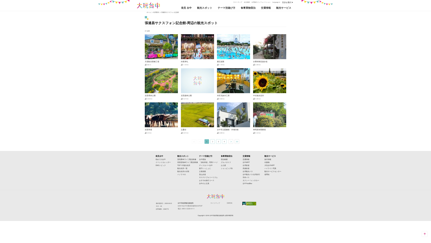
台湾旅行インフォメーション (261, 2)
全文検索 (247, 2)
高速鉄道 (246, 168)
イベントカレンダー (163, 162)
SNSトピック (161, 165)
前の (200, 141)
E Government (244, 203)
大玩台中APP (269, 165)
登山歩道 (202, 174)
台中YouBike (247, 183)
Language (275, 2)
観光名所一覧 (182, 168)
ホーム (149, 12)
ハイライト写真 (270, 168)
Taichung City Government (215, 196)
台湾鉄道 (246, 165)
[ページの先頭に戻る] (424, 234)
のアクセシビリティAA (251, 203)
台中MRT (246, 162)
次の (231, 141)
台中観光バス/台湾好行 (251, 174)
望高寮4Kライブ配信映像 (186, 159)
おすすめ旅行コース (206, 180)
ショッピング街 (227, 168)
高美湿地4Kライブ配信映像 (187, 162)
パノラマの (181, 174)
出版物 (266, 162)
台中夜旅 (202, 159)
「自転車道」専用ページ (208, 162)
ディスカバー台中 (206, 165)
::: (231, 2)
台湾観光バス (248, 171)
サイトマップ (237, 2)
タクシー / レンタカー (251, 180)
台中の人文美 (204, 183)
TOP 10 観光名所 (183, 165)
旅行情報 (267, 159)
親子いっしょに (205, 168)
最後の (237, 141)
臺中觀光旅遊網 (148, 5)
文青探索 (202, 171)
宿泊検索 (224, 159)
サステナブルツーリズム (208, 177)
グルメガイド (226, 162)
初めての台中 (161, 159)
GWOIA (229, 203)
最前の (194, 141)
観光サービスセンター (272, 171)
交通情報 (246, 159)
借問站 (266, 174)
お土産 (223, 165)
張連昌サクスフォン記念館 (170, 12)
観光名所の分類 (183, 171)
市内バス (246, 177)
